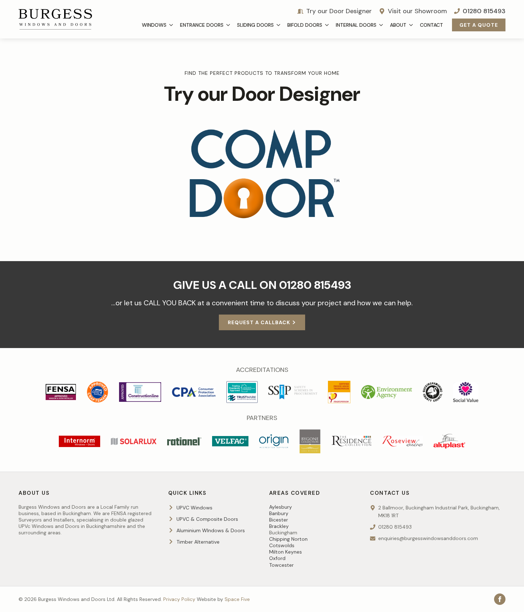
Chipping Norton (288, 539)
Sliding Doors (255, 24)
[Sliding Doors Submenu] (279, 24)
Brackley (279, 526)
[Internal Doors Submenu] (381, 24)
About (398, 24)
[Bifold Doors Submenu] (327, 24)
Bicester (278, 520)
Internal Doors (356, 24)
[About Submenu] (411, 24)
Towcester (281, 565)
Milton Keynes (285, 552)
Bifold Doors (304, 24)
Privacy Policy (179, 599)
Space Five (237, 599)
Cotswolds (281, 545)
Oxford (277, 558)
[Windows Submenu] (171, 24)
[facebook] (499, 599)
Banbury (278, 513)
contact (431, 24)
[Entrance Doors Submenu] (228, 24)
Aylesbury (280, 507)
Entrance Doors (202, 24)
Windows (154, 24)
